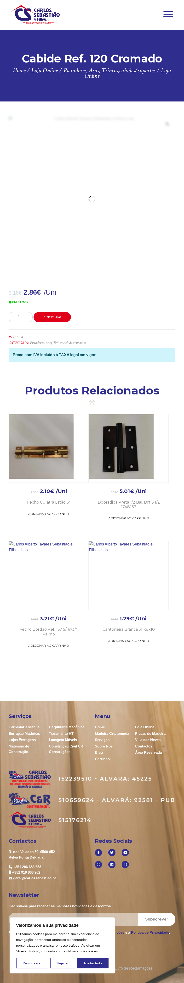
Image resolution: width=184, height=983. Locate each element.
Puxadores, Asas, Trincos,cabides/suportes (58, 342)
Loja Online (144, 727)
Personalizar (32, 963)
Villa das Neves (148, 740)
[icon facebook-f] (98, 852)
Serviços (102, 740)
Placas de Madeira (150, 733)
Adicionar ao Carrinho (48, 514)
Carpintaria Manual (24, 727)
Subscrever (156, 919)
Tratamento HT (61, 733)
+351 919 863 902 (26, 872)
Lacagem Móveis (63, 740)
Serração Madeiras (24, 733)
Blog (99, 752)
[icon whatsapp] (98, 864)
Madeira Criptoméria (112, 733)
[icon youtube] (125, 852)
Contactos (143, 746)
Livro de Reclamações (134, 968)
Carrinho (102, 759)
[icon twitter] (111, 852)
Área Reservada (148, 752)
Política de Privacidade (150, 932)
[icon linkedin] (111, 864)
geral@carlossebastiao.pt (34, 878)
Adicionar (52, 317)
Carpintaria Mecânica (66, 727)
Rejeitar (63, 963)
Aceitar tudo (93, 963)
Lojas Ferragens (22, 740)
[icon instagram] (125, 864)
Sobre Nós (104, 746)
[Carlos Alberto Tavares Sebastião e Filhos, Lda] (35, 14)
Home (100, 727)
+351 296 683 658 (27, 867)
